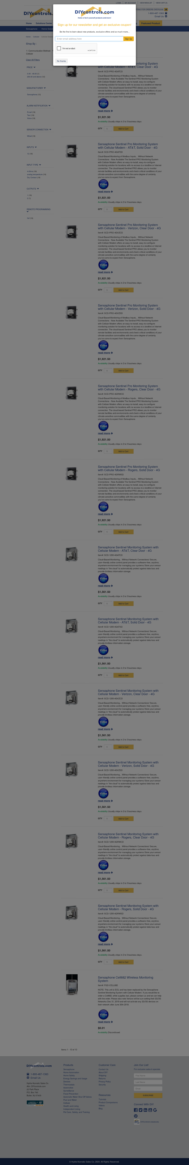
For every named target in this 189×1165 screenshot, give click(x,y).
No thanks (61, 61)
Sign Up (128, 38)
